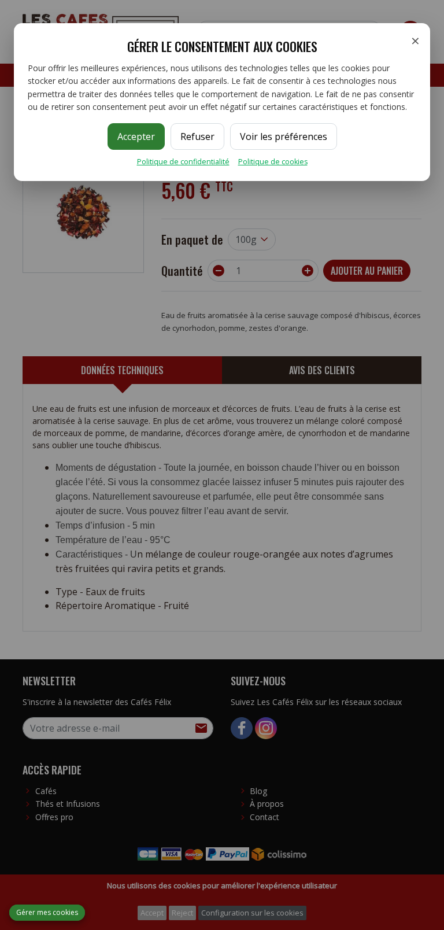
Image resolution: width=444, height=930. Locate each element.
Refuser (197, 136)
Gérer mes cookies (47, 912)
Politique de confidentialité (183, 162)
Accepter (136, 136)
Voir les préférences (283, 136)
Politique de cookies (273, 162)
